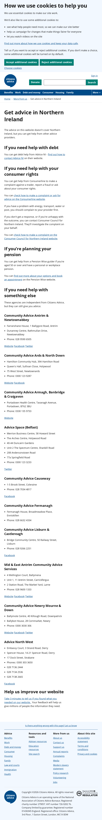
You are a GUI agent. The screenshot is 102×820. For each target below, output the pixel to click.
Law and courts (12, 765)
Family (70, 92)
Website (8, 346)
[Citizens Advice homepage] (11, 797)
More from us (20, 98)
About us (57, 738)
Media (56, 760)
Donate (35, 82)
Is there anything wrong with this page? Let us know (51, 725)
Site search (34, 754)
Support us (58, 747)
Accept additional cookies (21, 62)
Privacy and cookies (87, 754)
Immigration (10, 769)
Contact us (58, 742)
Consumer (47, 92)
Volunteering (59, 777)
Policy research (60, 773)
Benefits (8, 92)
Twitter (29, 346)
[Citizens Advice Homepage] (11, 80)
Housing (60, 92)
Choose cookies (13, 68)
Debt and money (31, 92)
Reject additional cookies (57, 62)
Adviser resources (38, 741)
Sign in (94, 75)
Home (7, 98)
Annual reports (60, 751)
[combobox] (65, 82)
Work (18, 92)
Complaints (59, 756)
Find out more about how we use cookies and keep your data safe (41, 43)
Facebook (19, 346)
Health (7, 774)
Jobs (55, 782)
